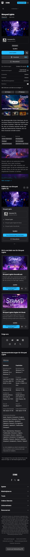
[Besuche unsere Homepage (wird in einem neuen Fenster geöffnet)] (7, 340)
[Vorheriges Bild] (3, 113)
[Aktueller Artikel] (7, 114)
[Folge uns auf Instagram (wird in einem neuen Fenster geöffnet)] (10, 344)
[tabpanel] (15, 387)
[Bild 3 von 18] (22, 114)
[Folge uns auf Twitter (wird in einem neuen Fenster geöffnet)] (20, 344)
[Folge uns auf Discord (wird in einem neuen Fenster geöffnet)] (23, 340)
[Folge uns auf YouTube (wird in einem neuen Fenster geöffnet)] (18, 340)
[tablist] (15, 360)
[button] (15, 181)
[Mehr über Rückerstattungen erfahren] (28, 70)
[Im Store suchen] (3, 8)
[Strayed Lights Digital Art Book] (15, 301)
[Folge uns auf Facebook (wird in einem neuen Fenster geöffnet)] (15, 344)
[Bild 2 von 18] (15, 114)
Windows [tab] (6, 360)
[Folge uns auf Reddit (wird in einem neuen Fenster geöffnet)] (12, 340)
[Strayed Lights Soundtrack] (15, 263)
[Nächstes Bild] (27, 113)
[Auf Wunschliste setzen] (25, 288)
